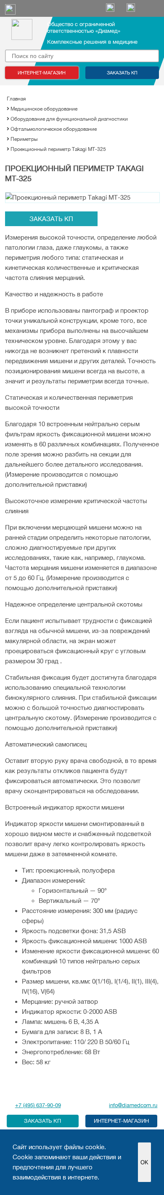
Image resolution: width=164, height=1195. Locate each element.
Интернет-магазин (42, 72)
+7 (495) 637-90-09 (38, 1105)
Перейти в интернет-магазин (121, 1121)
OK (144, 1162)
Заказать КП (122, 72)
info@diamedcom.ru (133, 1105)
